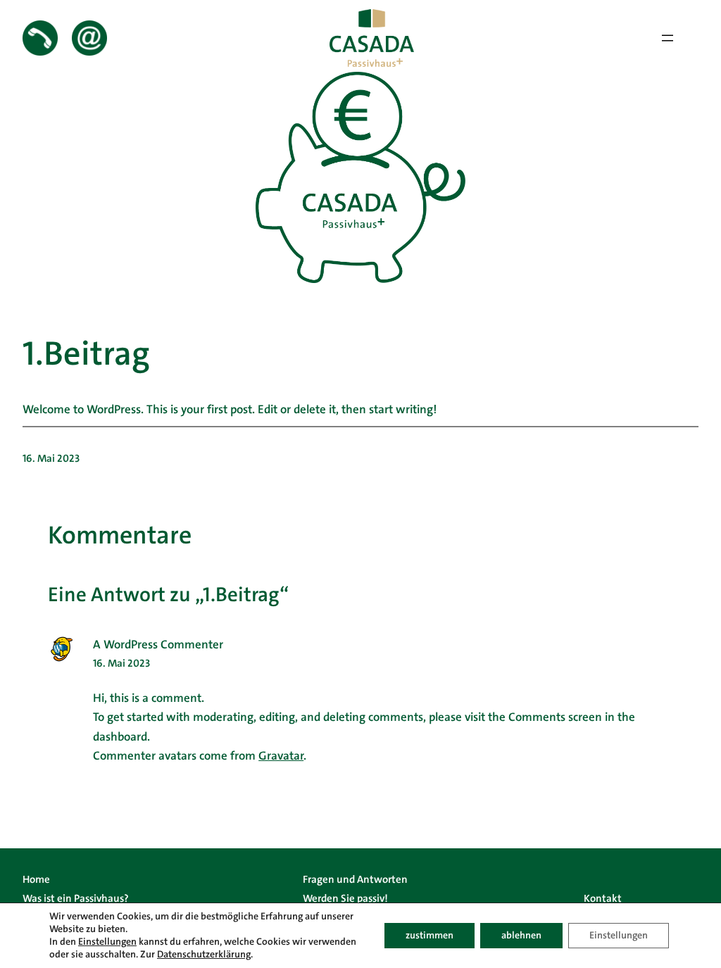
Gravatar (280, 756)
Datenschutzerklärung (204, 954)
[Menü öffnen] (667, 38)
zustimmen (429, 935)
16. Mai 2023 (121, 663)
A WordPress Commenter (158, 644)
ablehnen (521, 935)
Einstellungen (107, 942)
